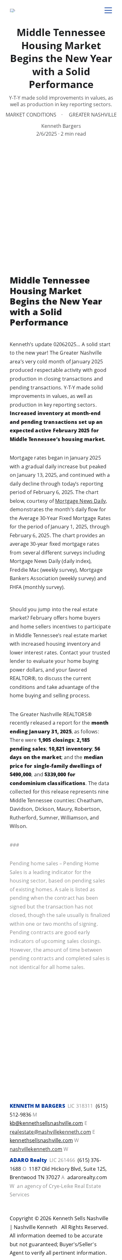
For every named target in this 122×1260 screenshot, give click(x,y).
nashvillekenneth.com (36, 1149)
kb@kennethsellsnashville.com (46, 1123)
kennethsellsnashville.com (41, 1140)
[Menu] (108, 10)
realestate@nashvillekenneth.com (50, 1131)
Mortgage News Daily (80, 500)
